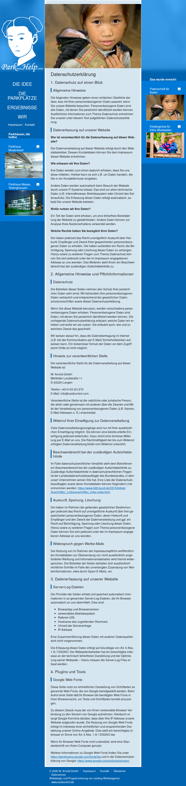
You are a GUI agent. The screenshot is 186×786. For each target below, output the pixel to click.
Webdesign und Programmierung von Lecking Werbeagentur (84, 778)
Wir (22, 116)
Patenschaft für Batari (159, 90)
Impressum (15, 125)
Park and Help (22, 44)
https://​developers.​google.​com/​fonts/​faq (76, 757)
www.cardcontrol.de (62, 781)
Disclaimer (120, 770)
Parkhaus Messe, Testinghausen (20, 186)
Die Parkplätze (22, 95)
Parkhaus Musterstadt (16, 148)
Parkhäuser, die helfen (19, 135)
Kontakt (30, 125)
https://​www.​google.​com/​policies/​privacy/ (103, 761)
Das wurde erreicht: (163, 79)
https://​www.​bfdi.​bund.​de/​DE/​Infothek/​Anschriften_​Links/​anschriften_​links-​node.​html (88, 490)
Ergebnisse (22, 107)
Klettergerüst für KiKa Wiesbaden (161, 128)
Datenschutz (58, 774)
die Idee (22, 84)
